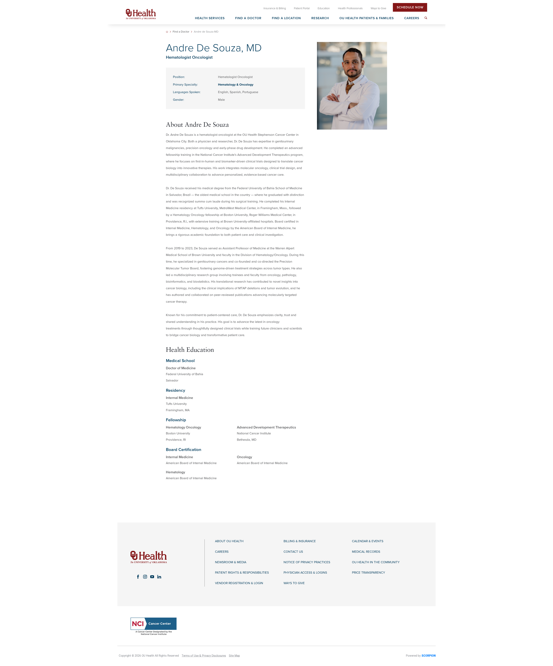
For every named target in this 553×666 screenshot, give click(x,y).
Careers (222, 552)
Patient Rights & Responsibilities (242, 572)
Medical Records (366, 552)
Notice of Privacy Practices (307, 562)
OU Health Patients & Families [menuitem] (366, 18)
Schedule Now (410, 7)
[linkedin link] (159, 576)
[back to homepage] (167, 32)
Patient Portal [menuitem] (302, 8)
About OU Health (229, 541)
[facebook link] (138, 576)
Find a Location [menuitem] (286, 18)
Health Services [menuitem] (210, 18)
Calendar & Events (367, 541)
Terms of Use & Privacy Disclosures (204, 655)
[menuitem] (426, 18)
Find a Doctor (181, 31)
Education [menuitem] (324, 8)
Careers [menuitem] (411, 18)
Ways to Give (294, 583)
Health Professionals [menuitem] (350, 8)
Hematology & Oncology (235, 84)
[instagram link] (145, 576)
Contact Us (293, 552)
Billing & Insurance (300, 541)
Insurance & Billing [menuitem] (275, 8)
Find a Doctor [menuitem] (248, 18)
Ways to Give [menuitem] (378, 8)
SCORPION (429, 655)
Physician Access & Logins (305, 572)
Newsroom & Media (230, 562)
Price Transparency (368, 572)
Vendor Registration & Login (239, 583)
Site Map (234, 655)
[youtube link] (152, 576)
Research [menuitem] (320, 18)
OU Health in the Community (376, 562)
